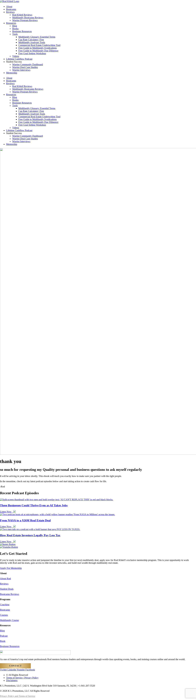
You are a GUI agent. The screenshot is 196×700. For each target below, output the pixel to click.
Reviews (10, 12)
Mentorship (11, 72)
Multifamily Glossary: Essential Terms (36, 37)
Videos (15, 56)
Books (15, 28)
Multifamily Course (9, 620)
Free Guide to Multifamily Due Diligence (38, 50)
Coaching (4, 604)
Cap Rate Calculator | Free (31, 39)
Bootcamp (11, 9)
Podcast (4, 636)
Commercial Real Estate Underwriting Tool (39, 45)
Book (2, 641)
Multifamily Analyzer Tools (31, 42)
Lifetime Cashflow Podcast (19, 59)
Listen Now (6, 511)
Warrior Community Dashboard (27, 64)
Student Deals (6, 589)
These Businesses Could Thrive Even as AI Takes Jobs (34, 505)
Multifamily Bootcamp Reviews (27, 17)
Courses (4, 615)
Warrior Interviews (21, 70)
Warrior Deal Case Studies (25, 67)
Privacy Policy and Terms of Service (17, 696)
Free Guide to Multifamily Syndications (37, 48)
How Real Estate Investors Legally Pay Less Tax (30, 535)
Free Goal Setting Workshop (32, 53)
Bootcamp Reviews (9, 594)
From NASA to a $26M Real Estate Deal (25, 520)
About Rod (5, 578)
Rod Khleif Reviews (22, 14)
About (9, 6)
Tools (15, 34)
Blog (14, 26)
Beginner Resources (22, 31)
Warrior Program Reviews (25, 20)
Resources (11, 23)
